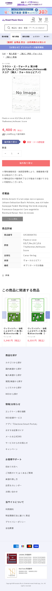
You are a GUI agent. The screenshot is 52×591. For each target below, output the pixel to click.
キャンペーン (12, 449)
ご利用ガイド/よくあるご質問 (19, 472)
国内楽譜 (5, 36)
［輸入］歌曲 (11, 57)
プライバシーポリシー (16, 521)
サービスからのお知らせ (17, 442)
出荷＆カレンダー (14, 485)
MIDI (47, 36)
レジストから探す (14, 387)
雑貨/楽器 (26, 36)
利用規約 (10, 509)
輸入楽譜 (15, 36)
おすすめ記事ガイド (15, 430)
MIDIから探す (12, 394)
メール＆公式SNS (13, 436)
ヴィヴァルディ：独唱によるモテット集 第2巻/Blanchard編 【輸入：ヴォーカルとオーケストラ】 (37, 331)
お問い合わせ (12, 491)
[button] (46, 19)
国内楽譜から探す (14, 368)
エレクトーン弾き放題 (16, 411)
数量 (4, 147)
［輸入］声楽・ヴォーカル (31, 53)
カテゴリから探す (14, 362)
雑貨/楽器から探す (14, 381)
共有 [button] (7, 275)
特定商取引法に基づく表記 (18, 515)
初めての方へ (12, 466)
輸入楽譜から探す (14, 375)
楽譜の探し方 (12, 479)
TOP (4, 53)
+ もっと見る (12, 219)
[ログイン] (33, 19)
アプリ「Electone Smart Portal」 (22, 424)
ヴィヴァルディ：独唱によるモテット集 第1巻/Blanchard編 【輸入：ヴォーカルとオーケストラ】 (13, 331)
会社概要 (10, 528)
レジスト (36, 36)
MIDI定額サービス (14, 417)
